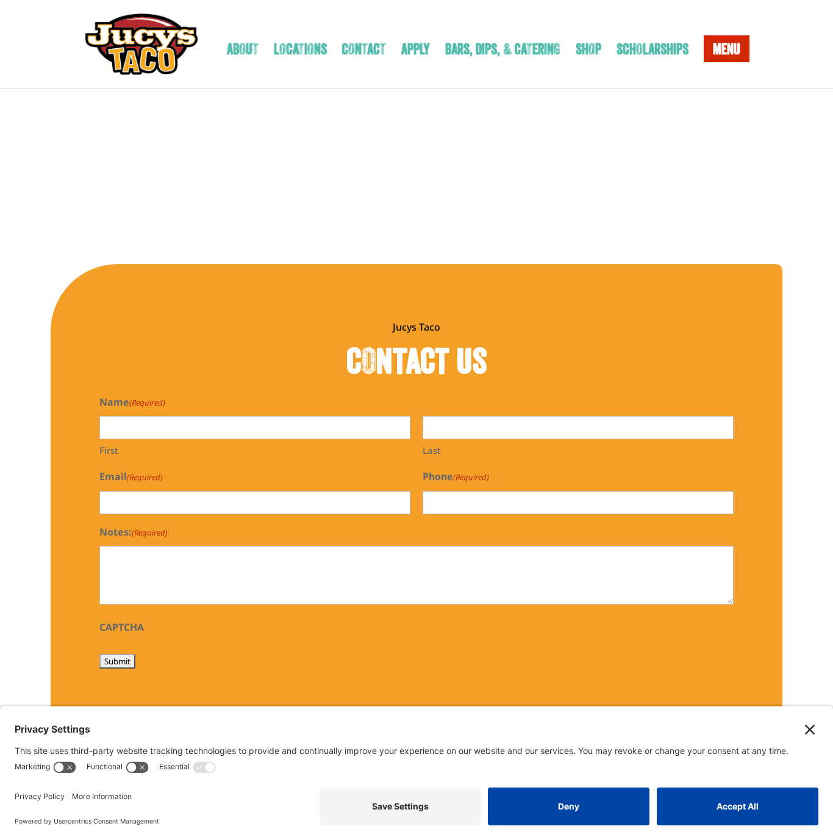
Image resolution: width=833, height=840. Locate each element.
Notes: (133, 532)
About (243, 51)
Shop (588, 51)
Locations (300, 51)
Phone (456, 476)
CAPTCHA (121, 627)
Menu (726, 49)
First (108, 450)
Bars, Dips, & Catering (502, 51)
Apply (415, 51)
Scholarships (652, 51)
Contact (364, 51)
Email (131, 476)
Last (432, 450)
